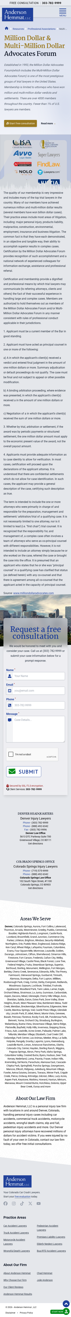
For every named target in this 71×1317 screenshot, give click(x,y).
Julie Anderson (45, 1280)
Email (10, 684)
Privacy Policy (26, 1313)
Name (10, 670)
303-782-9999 (51, 3)
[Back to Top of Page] (66, 1303)
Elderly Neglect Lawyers (49, 1243)
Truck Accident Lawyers (16, 1232)
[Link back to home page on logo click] (17, 14)
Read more (48, 123)
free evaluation (23, 1196)
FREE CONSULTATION (24, 3)
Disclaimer (10, 1313)
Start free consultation (22, 123)
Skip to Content (16, 1294)
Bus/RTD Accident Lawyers (51, 1250)
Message (12, 714)
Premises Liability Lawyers (51, 1237)
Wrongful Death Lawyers (16, 1250)
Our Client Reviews (13, 1287)
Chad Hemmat (44, 1273)
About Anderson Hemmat (17, 1273)
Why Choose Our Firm (15, 1280)
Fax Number (8, 623)
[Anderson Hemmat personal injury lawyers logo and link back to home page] (17, 1181)
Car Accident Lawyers (15, 1225)
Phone (11, 699)
